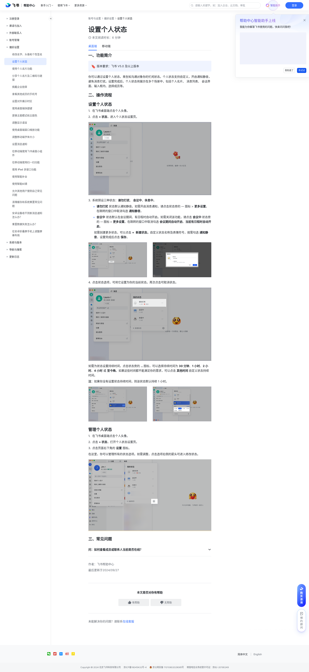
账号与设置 (94, 18)
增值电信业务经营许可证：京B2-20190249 (208, 667)
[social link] (50, 653)
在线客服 (128, 621)
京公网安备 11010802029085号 (168, 667)
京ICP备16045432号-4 (135, 667)
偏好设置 (109, 18)
